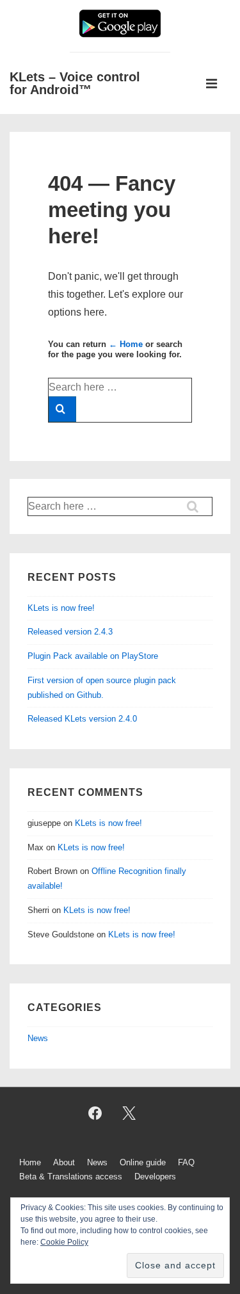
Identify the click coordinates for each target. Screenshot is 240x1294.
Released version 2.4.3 (70, 631)
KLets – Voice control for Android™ (75, 83)
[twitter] (129, 1113)
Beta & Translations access (70, 1176)
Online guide (143, 1162)
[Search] (62, 409)
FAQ (186, 1162)
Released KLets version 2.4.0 (82, 719)
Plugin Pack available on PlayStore (93, 656)
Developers (155, 1176)
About (64, 1162)
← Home (126, 344)
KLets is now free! (61, 608)
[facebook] (95, 1113)
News (38, 1038)
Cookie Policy (64, 1242)
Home (30, 1162)
